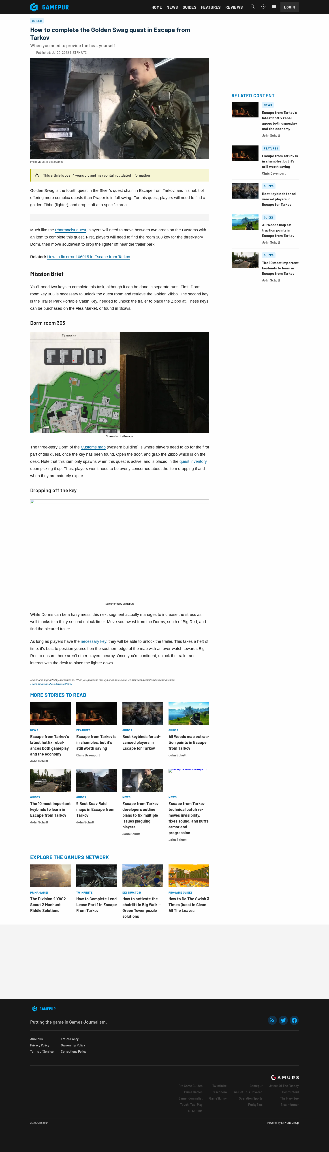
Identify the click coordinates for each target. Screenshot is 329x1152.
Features (211, 7)
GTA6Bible (195, 1111)
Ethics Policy (70, 1039)
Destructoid (290, 1092)
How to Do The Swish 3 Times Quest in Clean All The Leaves (189, 904)
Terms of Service (42, 1051)
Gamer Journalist (191, 1098)
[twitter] (283, 1020)
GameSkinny (218, 1098)
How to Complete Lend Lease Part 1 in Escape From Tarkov (96, 904)
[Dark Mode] (263, 6)
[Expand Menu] (274, 6)
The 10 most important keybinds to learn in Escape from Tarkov (50, 809)
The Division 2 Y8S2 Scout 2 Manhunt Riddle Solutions (48, 904)
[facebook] (294, 1020)
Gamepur (256, 1086)
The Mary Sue (289, 1098)
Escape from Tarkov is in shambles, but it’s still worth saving (96, 742)
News (172, 7)
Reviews (234, 7)
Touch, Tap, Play (191, 1105)
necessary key (93, 641)
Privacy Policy (39, 1045)
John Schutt (39, 761)
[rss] (272, 1020)
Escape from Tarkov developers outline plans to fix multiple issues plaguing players (140, 815)
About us (36, 1039)
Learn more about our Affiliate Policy (51, 683)
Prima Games (193, 1092)
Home (157, 7)
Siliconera (220, 1092)
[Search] (252, 6)
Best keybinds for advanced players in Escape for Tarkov (141, 742)
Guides (190, 7)
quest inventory (193, 461)
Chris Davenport (88, 755)
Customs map (93, 447)
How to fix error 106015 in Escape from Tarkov (88, 257)
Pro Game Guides (191, 1086)
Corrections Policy (73, 1051)
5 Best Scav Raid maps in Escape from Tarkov (95, 809)
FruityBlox (255, 1105)
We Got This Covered (248, 1092)
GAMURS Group (290, 1122)
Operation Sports (251, 1098)
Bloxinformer (290, 1105)
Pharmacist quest (70, 230)
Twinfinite (219, 1086)
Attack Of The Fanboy (284, 1086)
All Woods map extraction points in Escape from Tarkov (189, 742)
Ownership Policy (73, 1045)
